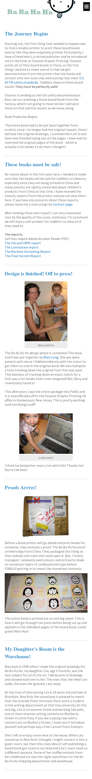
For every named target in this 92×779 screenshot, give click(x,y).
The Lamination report (22, 247)
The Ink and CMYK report (23, 243)
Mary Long (51, 357)
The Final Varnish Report (23, 256)
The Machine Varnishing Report (28, 251)
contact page (63, 204)
